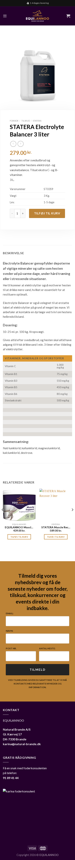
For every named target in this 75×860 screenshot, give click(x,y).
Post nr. (11, 648)
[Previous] (3, 517)
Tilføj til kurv (47, 213)
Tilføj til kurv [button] (19, 537)
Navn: (9, 630)
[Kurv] (68, 16)
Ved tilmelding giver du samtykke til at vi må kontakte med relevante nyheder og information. (37, 684)
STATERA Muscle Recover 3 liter (55, 527)
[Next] (72, 517)
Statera (37, 120)
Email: (9, 613)
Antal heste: (47, 648)
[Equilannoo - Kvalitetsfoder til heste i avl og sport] (37, 16)
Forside (14, 120)
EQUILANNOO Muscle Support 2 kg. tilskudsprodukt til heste (19, 527)
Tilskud (25, 120)
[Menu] (5, 15)
